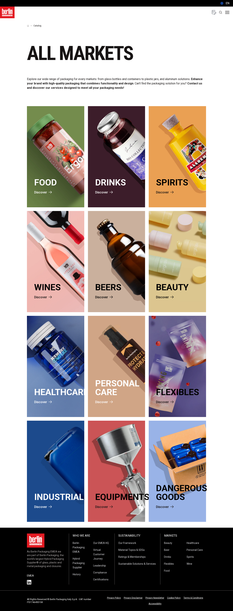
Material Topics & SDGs (131, 549)
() (224, 3)
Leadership (99, 565)
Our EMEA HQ (101, 543)
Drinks (167, 556)
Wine (189, 563)
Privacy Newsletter (154, 598)
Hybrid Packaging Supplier (79, 563)
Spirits (190, 556)
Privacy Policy (114, 598)
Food (167, 570)
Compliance (100, 572)
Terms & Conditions (193, 598)
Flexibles (169, 563)
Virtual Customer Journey (99, 554)
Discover (40, 192)
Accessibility (155, 603)
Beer (166, 549)
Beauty (168, 543)
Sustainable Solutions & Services (137, 563)
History (77, 574)
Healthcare (193, 543)
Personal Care (195, 549)
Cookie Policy (174, 598)
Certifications (100, 579)
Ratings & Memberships (132, 556)
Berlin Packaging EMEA (79, 547)
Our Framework (127, 543)
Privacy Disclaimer (133, 598)
